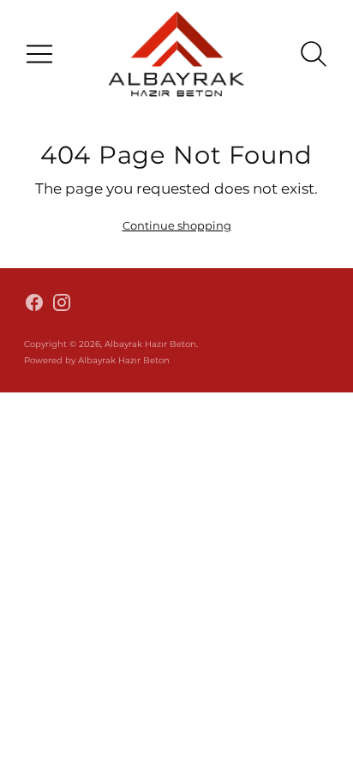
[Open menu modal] (39, 54)
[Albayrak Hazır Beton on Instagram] (61, 305)
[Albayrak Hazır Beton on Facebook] (34, 305)
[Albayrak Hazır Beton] (176, 53)
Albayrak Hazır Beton (150, 344)
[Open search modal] (314, 54)
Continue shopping (177, 225)
